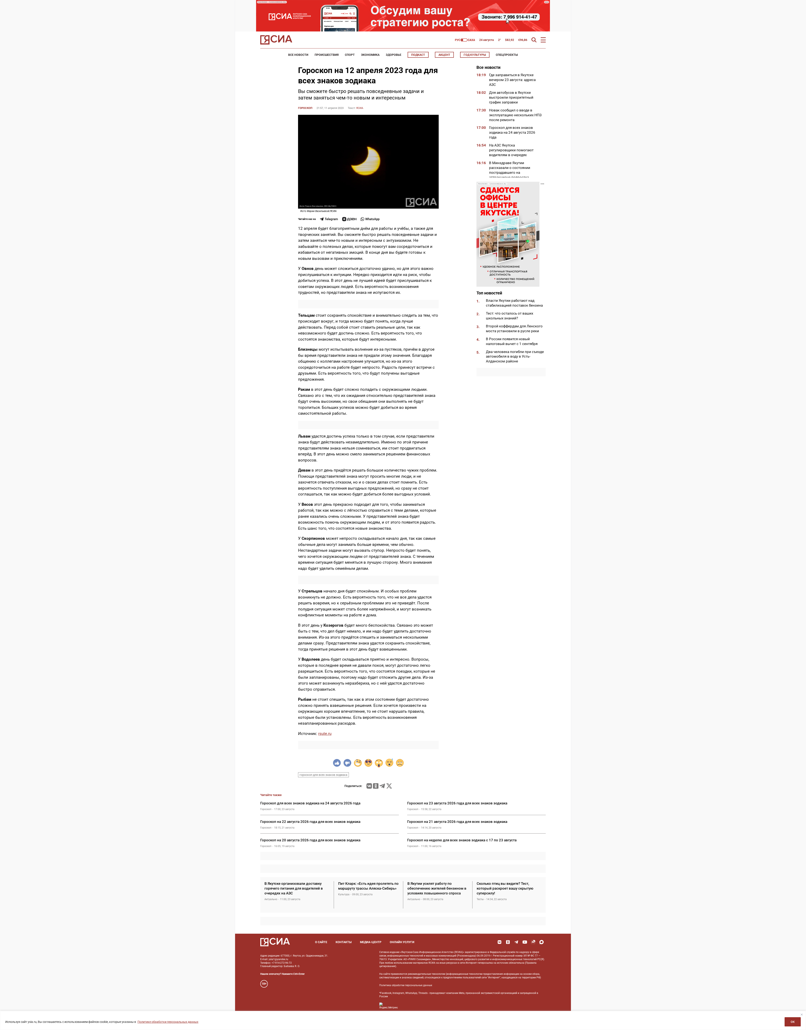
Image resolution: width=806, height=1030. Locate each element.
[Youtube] (525, 942)
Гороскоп (305, 108)
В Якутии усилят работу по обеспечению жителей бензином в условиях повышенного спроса (436, 888)
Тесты (480, 899)
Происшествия (327, 54)
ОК (793, 1021)
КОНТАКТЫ (344, 942)
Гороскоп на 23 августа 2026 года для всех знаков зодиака (457, 803)
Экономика (370, 54)
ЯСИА (359, 108)
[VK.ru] (369, 786)
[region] (403, 1020)
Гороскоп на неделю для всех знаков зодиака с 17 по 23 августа (462, 840)
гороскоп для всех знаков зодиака (323, 774)
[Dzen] (349, 219)
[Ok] (508, 942)
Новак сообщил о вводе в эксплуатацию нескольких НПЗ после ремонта (515, 115)
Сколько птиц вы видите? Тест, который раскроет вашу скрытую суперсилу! (505, 888)
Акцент (444, 54)
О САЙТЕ (321, 942)
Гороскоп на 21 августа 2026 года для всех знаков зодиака (457, 822)
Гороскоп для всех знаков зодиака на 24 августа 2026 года (512, 132)
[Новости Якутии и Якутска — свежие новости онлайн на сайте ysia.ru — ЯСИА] (276, 39)
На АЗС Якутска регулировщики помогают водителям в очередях (511, 150)
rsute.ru (324, 733)
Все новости (298, 54)
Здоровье (393, 54)
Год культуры (475, 54)
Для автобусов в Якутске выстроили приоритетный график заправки (511, 97)
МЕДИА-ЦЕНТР (370, 942)
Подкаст (418, 54)
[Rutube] (533, 942)
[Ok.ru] (375, 786)
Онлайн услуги (402, 942)
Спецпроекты (507, 54)
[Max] (541, 942)
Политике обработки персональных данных (167, 1021)
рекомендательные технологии (426, 973)
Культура (343, 894)
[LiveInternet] (405, 1006)
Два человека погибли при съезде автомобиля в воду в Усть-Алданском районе (515, 356)
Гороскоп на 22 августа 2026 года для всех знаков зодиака (310, 822)
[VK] (499, 942)
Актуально (270, 899)
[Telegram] (382, 786)
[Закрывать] (801, 1014)
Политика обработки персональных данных (405, 985)
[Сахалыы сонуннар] (465, 40)
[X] (389, 786)
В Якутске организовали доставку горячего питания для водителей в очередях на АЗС (293, 888)
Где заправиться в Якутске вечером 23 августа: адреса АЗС (512, 80)
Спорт (350, 54)
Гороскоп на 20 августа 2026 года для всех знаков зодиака (310, 840)
